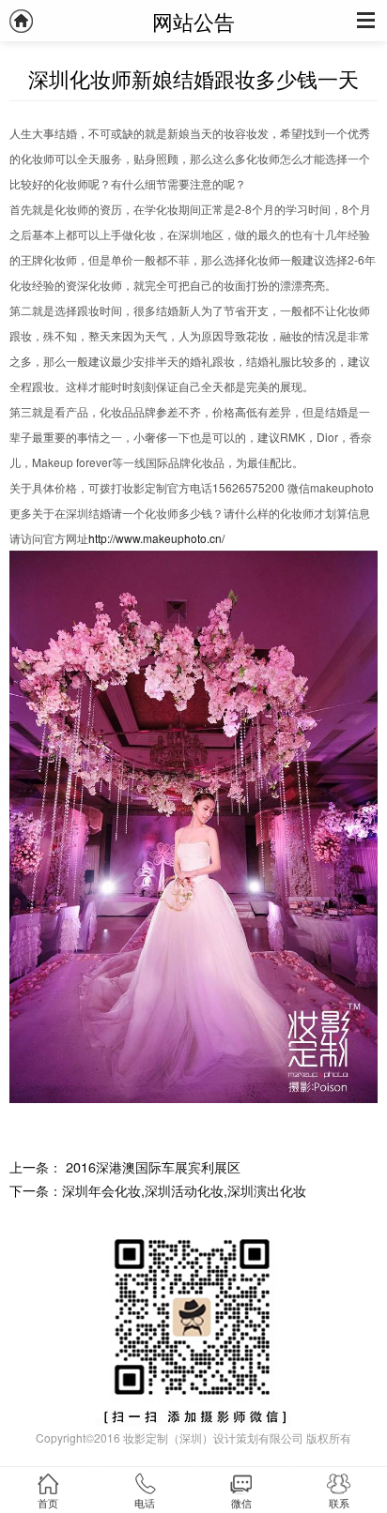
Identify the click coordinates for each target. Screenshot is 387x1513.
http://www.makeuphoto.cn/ (156, 538)
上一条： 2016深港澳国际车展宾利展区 (124, 1166)
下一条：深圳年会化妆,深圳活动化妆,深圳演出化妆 (157, 1190)
